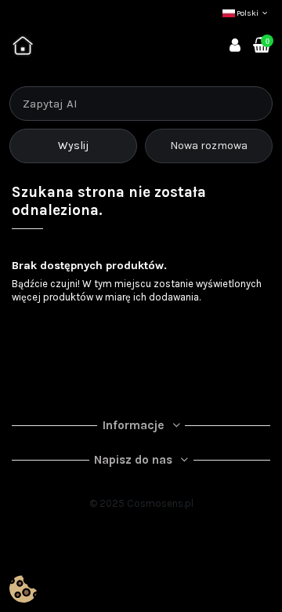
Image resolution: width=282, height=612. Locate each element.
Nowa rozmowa (209, 145)
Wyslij (73, 145)
